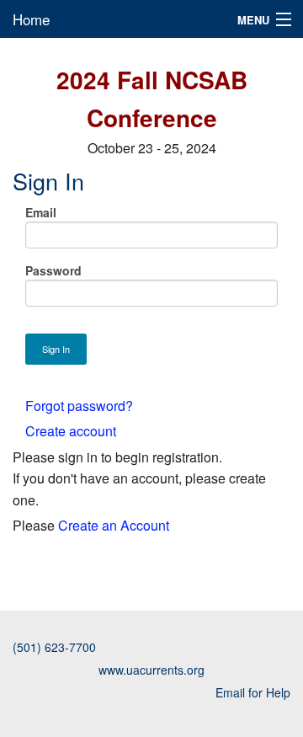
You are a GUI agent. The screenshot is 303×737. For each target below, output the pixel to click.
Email (40, 212)
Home (31, 18)
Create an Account (113, 525)
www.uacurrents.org (151, 669)
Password (53, 270)
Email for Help (252, 692)
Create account (70, 431)
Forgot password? (79, 405)
